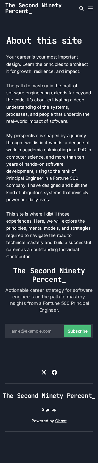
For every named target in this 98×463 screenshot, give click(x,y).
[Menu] (90, 8)
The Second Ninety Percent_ (33, 8)
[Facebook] (54, 372)
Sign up (49, 409)
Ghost (61, 420)
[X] (44, 372)
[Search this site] (81, 8)
